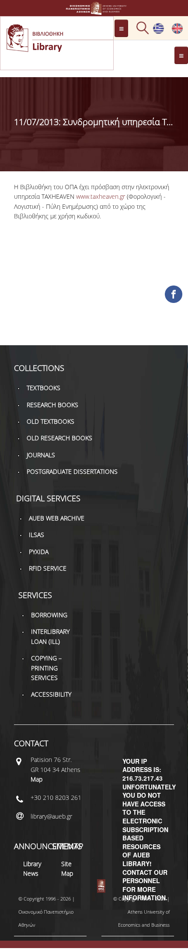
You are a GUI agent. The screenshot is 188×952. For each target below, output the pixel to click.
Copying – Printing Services (46, 668)
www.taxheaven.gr (100, 196)
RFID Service (47, 568)
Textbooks (43, 388)
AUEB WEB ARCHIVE (56, 518)
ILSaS (36, 534)
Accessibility (51, 694)
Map (36, 779)
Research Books (52, 405)
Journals (41, 455)
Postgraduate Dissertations (72, 471)
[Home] (94, 11)
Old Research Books (59, 438)
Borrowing (49, 615)
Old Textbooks (50, 421)
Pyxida (39, 551)
